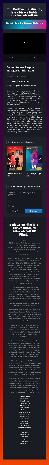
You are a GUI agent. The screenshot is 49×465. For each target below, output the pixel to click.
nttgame (24, 432)
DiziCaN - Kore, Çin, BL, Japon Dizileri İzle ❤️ (24, 24)
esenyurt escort (25, 405)
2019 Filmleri (11, 81)
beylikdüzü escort (24, 403)
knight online (25, 434)
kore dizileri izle (25, 396)
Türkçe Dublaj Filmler (14, 85)
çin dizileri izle (24, 399)
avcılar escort (24, 408)
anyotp (24, 439)
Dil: (9, 58)
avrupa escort (24, 423)
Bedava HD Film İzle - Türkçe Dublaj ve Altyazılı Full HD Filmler (24, 14)
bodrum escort (24, 425)
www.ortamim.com (24, 428)
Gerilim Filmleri (23, 81)
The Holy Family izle (14, 173)
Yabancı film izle (30, 85)
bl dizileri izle (25, 401)
